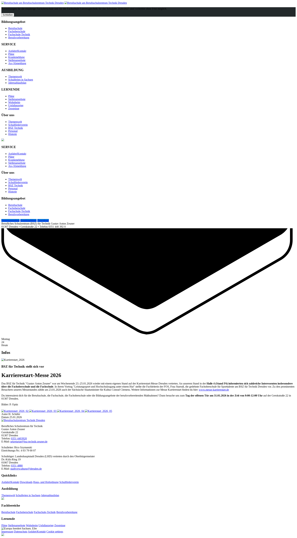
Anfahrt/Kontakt (17, 50)
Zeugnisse (13, 108)
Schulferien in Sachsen (20, 79)
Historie (12, 134)
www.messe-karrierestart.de (214, 389)
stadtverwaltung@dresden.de (26, 468)
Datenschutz (20, 531)
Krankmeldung (16, 57)
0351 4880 (17, 465)
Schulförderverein (18, 124)
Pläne (11, 54)
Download (43, 220)
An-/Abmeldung (17, 63)
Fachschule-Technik (19, 34)
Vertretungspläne (10, 220)
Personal (13, 131)
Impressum (7, 531)
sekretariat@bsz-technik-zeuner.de (28, 441)
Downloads (26, 482)
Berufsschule (15, 28)
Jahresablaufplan (17, 82)
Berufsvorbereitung (18, 37)
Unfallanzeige (15, 105)
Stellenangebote (16, 60)
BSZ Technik (15, 127)
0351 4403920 (19, 438)
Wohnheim (14, 102)
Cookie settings (54, 531)
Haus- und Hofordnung (46, 482)
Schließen (8, 15)
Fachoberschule (16, 31)
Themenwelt (15, 76)
